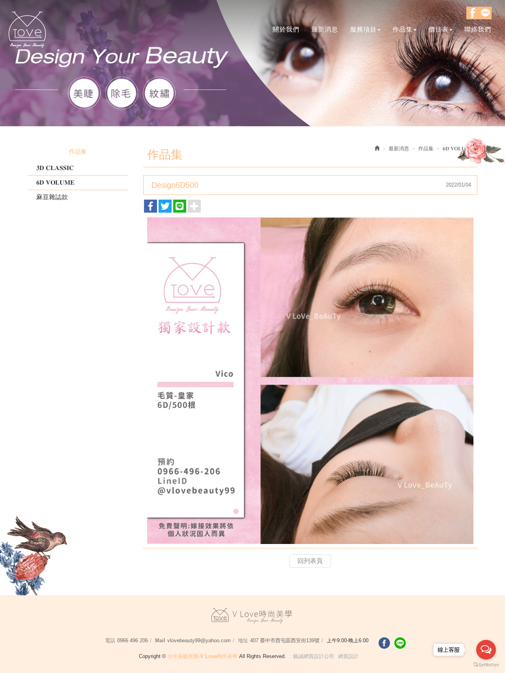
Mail (160, 640)
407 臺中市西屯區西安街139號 (285, 640)
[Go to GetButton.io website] (486, 664)
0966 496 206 (132, 640)
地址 (243, 640)
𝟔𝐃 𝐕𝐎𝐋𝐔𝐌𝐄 (55, 182)
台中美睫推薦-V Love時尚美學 (27, 29)
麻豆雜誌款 (52, 197)
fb (384, 643)
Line (485, 13)
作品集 (426, 148)
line (400, 643)
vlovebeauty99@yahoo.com (199, 640)
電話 (110, 640)
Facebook (472, 13)
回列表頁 (310, 560)
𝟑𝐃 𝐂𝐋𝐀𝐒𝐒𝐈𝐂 (55, 168)
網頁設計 (348, 656)
